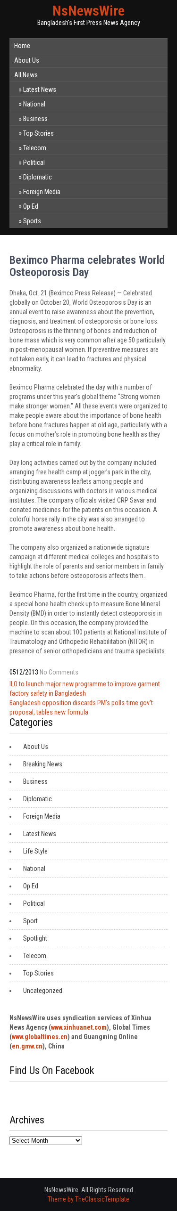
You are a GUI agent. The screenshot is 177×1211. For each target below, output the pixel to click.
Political (34, 162)
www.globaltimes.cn (39, 1036)
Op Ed (30, 206)
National (34, 104)
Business (35, 118)
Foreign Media (41, 191)
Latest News (39, 89)
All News (26, 75)
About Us (26, 60)
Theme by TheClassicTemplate (88, 1199)
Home (22, 45)
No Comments (59, 672)
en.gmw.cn (27, 1046)
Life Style (35, 851)
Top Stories (38, 133)
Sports (32, 221)
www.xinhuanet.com (79, 1027)
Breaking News (42, 764)
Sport (30, 921)
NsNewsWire (88, 10)
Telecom (34, 148)
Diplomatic (37, 177)
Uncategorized (42, 990)
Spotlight (35, 938)
